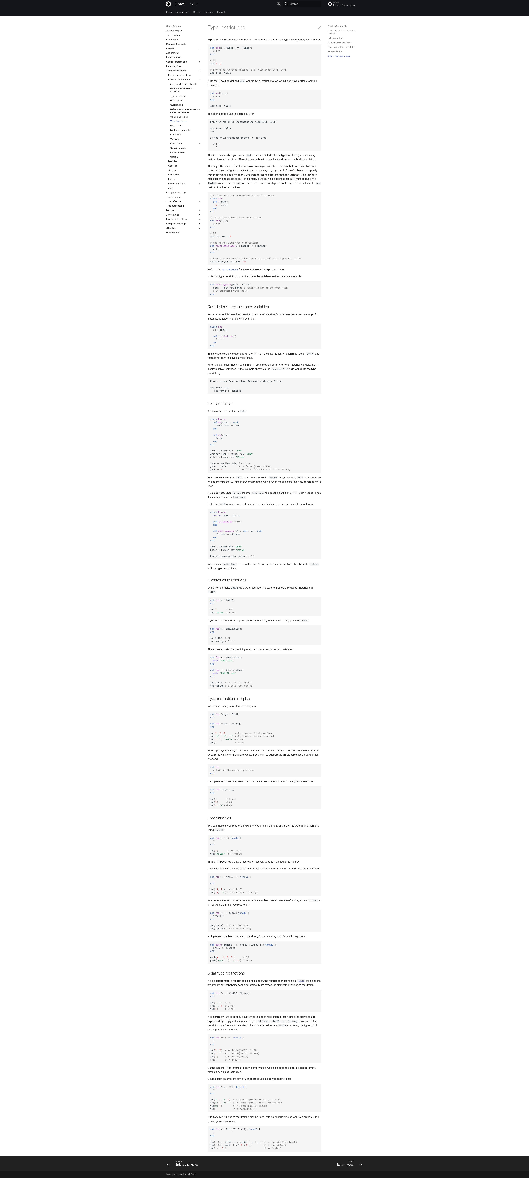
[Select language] (278, 4)
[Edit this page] (319, 27)
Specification (182, 12)
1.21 (192, 4)
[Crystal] (168, 4)
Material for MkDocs (186, 1174)
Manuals (221, 12)
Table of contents (337, 26)
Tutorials (208, 12)
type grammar (230, 269)
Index (169, 12)
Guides (196, 12)
